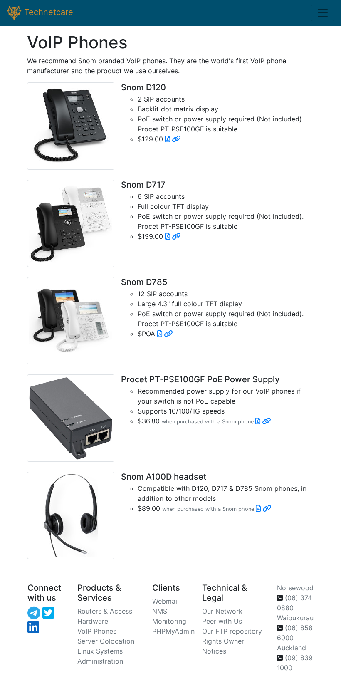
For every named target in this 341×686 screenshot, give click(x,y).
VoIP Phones (96, 631)
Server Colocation (105, 641)
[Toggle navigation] (322, 13)
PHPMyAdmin (173, 631)
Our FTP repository (232, 631)
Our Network (222, 611)
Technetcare (47, 12)
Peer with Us (222, 621)
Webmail (165, 601)
